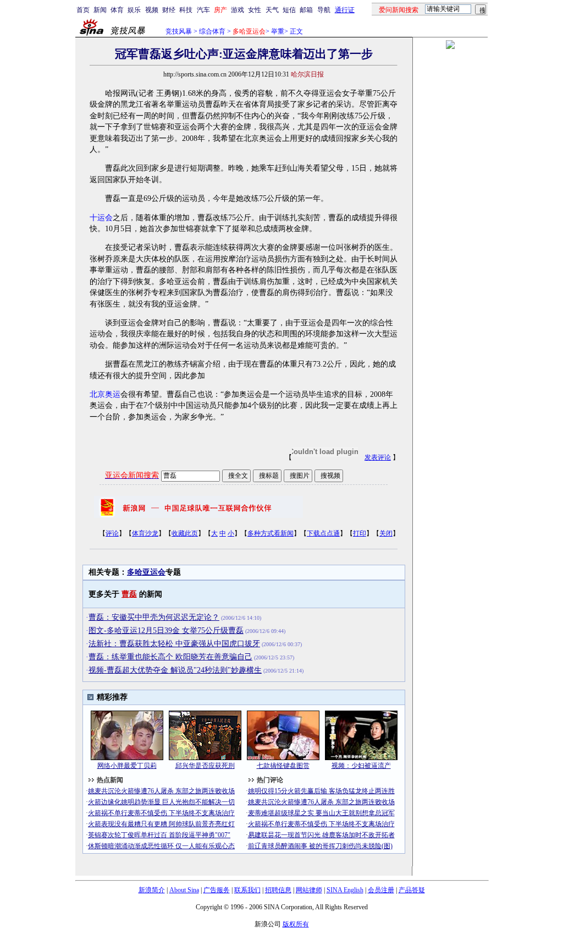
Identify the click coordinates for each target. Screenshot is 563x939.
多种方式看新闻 (270, 533)
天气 (272, 10)
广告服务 (216, 890)
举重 (277, 31)
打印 (359, 533)
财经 (168, 10)
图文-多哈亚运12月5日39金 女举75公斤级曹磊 (166, 630)
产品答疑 (412, 890)
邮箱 (306, 10)
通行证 (345, 10)
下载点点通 (323, 533)
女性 (254, 10)
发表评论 (378, 457)
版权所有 (296, 924)
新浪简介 (152, 890)
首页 (83, 10)
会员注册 (381, 890)
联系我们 (247, 890)
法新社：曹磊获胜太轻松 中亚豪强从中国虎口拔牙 (174, 644)
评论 (112, 533)
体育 (117, 10)
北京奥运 (105, 394)
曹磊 (129, 594)
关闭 (386, 533)
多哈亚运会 (146, 572)
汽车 (203, 10)
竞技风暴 (178, 31)
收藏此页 (185, 533)
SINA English (345, 890)
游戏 (237, 10)
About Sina (184, 890)
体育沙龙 (145, 533)
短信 (289, 10)
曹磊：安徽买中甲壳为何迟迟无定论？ (154, 617)
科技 (185, 10)
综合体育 (212, 31)
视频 (151, 10)
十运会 (101, 218)
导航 (323, 10)
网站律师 (309, 890)
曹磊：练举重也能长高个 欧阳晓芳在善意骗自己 (170, 657)
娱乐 (134, 10)
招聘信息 (278, 890)
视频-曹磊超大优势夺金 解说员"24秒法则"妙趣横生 (175, 670)
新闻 (100, 10)
